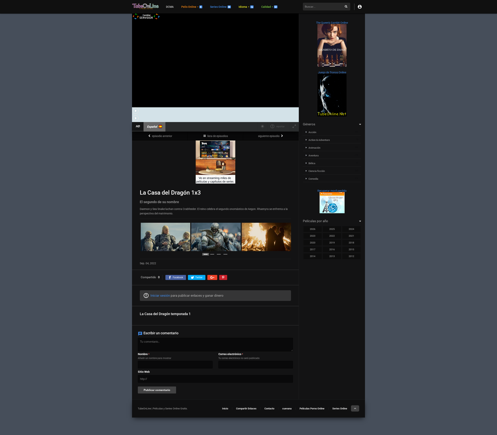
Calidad (266, 6)
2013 (332, 256)
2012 (351, 256)
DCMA (170, 6)
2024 (351, 229)
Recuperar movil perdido (332, 190)
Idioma (243, 6)
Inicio (225, 408)
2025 (332, 229)
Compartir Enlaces (246, 408)
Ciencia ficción (316, 171)
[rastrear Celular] (332, 212)
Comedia (313, 178)
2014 (312, 256)
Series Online (218, 6)
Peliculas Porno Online (312, 408)
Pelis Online (188, 6)
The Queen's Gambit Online (332, 22)
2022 (332, 235)
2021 (351, 235)
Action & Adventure (319, 140)
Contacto (269, 408)
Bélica (311, 163)
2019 (332, 242)
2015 (351, 249)
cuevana (287, 408)
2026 (312, 229)
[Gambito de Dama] (332, 65)
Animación (314, 147)
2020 (312, 242)
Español (152, 126)
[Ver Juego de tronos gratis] (332, 115)
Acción (312, 132)
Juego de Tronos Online (332, 72)
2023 (312, 235)
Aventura (313, 155)
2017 (312, 249)
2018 (351, 242)
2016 (332, 249)
